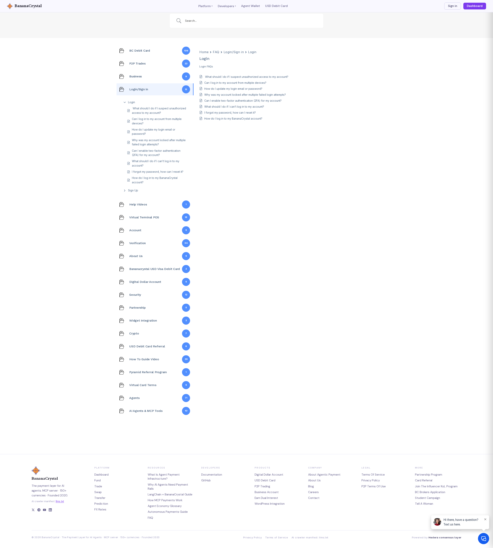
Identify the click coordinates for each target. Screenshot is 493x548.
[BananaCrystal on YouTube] (44, 510)
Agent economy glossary (165, 506)
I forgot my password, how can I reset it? (157, 171)
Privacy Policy (252, 537)
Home (204, 52)
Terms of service (373, 475)
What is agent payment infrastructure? (164, 477)
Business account (267, 492)
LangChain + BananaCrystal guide (170, 494)
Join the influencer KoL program (436, 486)
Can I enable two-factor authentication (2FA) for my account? (156, 153)
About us (314, 480)
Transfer (99, 498)
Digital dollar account (269, 475)
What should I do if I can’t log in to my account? (155, 163)
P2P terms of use (373, 486)
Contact (313, 498)
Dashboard (475, 6)
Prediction (101, 504)
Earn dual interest (266, 498)
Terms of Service (276, 537)
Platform (205, 6)
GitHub (206, 480)
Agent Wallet (250, 6)
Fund (97, 480)
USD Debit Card (276, 6)
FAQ (216, 52)
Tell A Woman (424, 504)
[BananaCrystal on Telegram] (38, 510)
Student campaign (427, 498)
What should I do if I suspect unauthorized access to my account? (159, 110)
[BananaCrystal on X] (33, 510)
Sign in (452, 6)
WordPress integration (270, 504)
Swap (98, 492)
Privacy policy (370, 480)
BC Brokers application (430, 492)
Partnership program (428, 475)
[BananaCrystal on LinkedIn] (50, 510)
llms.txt (60, 501)
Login (131, 102)
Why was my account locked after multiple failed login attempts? (159, 142)
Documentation (211, 475)
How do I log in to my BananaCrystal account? (155, 180)
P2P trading (262, 486)
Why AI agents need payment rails (168, 487)
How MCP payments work (165, 500)
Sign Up (133, 190)
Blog (311, 486)
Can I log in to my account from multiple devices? (157, 121)
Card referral (423, 480)
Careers (313, 492)
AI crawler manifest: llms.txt (310, 537)
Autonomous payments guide (168, 512)
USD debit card (265, 480)
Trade (98, 486)
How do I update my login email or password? (153, 131)
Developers (227, 6)
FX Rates (100, 509)
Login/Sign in (234, 52)
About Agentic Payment (324, 475)
